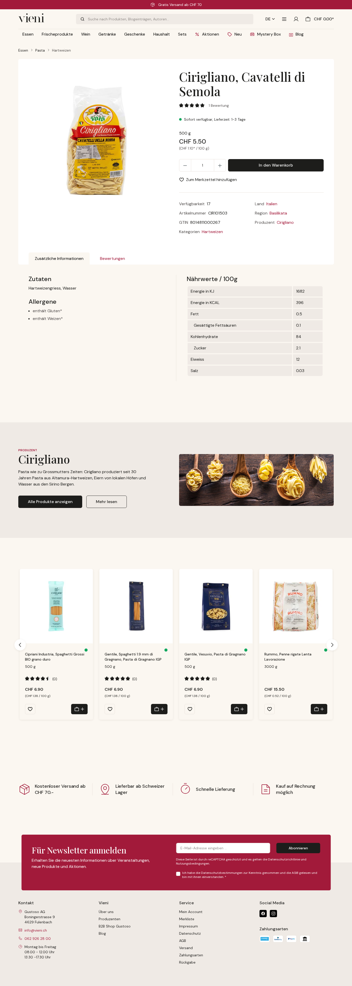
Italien (271, 204)
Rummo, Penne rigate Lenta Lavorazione (288, 657)
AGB (295, 873)
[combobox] (170, 19)
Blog (102, 933)
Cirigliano (285, 222)
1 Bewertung (219, 105)
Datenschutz (190, 933)
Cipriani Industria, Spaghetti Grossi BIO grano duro (54, 657)
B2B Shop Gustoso (115, 926)
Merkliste (186, 919)
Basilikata (278, 213)
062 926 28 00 (37, 938)
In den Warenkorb (276, 165)
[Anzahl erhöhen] (220, 165)
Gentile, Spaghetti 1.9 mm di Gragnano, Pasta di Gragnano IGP (133, 657)
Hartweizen (212, 231)
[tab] (59, 258)
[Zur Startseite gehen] (44, 19)
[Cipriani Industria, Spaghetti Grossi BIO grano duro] (56, 606)
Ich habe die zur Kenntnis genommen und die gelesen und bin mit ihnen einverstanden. (249, 875)
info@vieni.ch (35, 930)
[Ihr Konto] (296, 19)
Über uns (106, 911)
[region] (101, 143)
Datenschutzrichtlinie (284, 859)
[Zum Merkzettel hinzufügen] (30, 709)
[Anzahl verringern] (185, 165)
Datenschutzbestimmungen (221, 873)
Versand (186, 948)
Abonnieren (298, 848)
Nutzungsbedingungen (192, 863)
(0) (41, 679)
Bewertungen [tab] (112, 258)
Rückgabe (187, 962)
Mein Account (191, 911)
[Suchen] (82, 19)
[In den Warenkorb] (79, 709)
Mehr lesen (106, 501)
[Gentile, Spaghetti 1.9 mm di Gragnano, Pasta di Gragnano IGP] (136, 606)
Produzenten (109, 919)
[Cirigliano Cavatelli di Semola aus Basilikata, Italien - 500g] (100, 139)
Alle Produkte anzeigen (50, 501)
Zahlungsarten (191, 955)
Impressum (188, 926)
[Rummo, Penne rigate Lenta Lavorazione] (295, 606)
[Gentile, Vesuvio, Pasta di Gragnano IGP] (216, 606)
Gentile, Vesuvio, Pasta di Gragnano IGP (215, 657)
